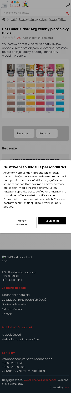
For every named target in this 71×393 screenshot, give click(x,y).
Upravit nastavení (22, 222)
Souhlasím (52, 220)
